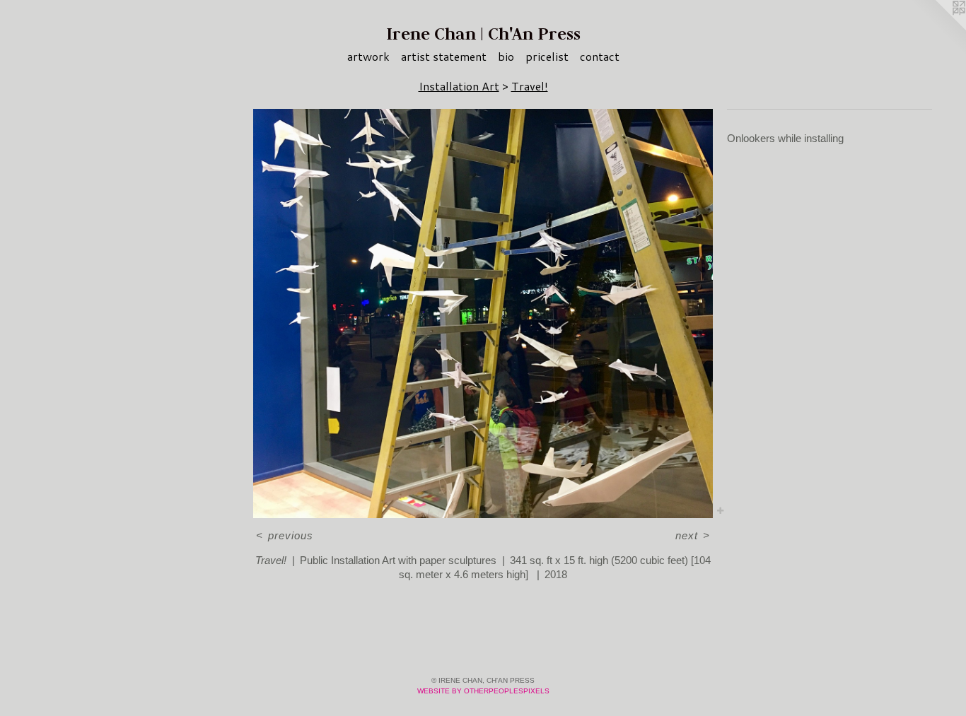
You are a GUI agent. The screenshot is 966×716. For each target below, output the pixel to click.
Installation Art (459, 86)
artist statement (444, 56)
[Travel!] (483, 313)
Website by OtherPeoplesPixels (483, 691)
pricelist (547, 56)
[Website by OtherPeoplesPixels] (937, 28)
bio (506, 56)
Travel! (529, 86)
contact (599, 56)
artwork (368, 56)
